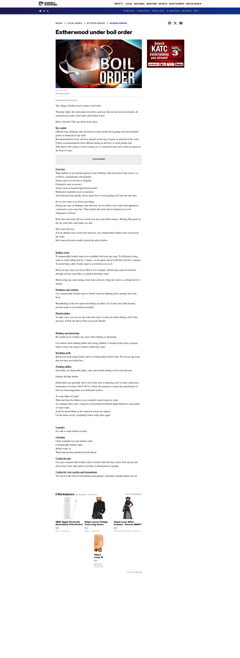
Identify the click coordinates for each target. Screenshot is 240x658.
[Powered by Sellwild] (138, 572)
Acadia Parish (118, 23)
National (139, 4)
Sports (163, 4)
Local (129, 4)
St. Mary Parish (129, 11)
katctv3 (41, 11)
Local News (74, 23)
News (59, 23)
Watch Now (193, 4)
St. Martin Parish (143, 11)
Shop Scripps (176, 4)
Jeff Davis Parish (158, 11)
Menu (117, 4)
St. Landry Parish (173, 11)
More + (197, 11)
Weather (151, 4)
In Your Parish (96, 23)
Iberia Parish (186, 11)
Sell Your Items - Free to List (86, 495)
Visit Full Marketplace (134, 494)
